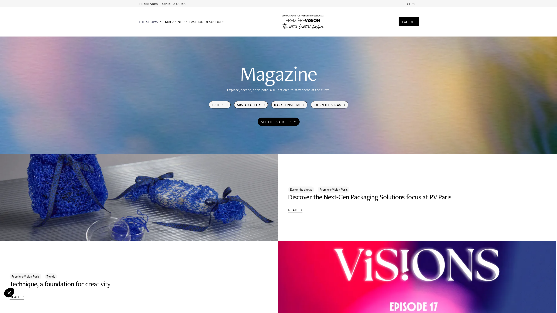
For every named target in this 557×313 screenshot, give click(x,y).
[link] (148, 3)
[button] (295, 206)
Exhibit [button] (408, 22)
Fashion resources (206, 22)
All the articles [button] (276, 122)
